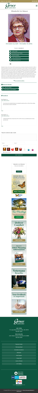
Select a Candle (5, 145)
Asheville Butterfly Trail (16, 60)
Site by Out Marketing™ (28, 390)
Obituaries (19, 352)
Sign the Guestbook (15, 55)
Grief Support (19, 355)
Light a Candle (14, 51)
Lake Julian (19, 328)
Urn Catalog (19, 363)
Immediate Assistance (19, 349)
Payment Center (18, 344)
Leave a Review (19, 360)
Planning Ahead (19, 347)
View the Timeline (7, 87)
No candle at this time (7, 152)
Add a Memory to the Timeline (17, 53)
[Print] (10, 64)
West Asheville (19, 334)
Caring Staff (18, 358)
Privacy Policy (19, 391)
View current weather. (19, 80)
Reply (2, 110)
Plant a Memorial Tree (16, 57)
